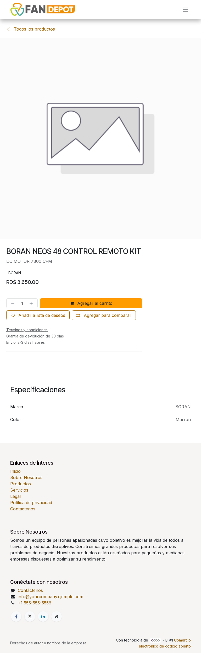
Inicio (15, 485)
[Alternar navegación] (185, 9)
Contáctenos (22, 523)
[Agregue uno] (32, 317)
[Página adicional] (56, 630)
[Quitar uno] (12, 317)
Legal (15, 510)
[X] (30, 630)
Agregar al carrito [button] (94, 317)
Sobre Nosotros (26, 491)
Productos (20, 498)
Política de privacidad (31, 517)
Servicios (19, 504)
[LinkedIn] (43, 630)
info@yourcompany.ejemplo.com (50, 611)
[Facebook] (16, 630)
